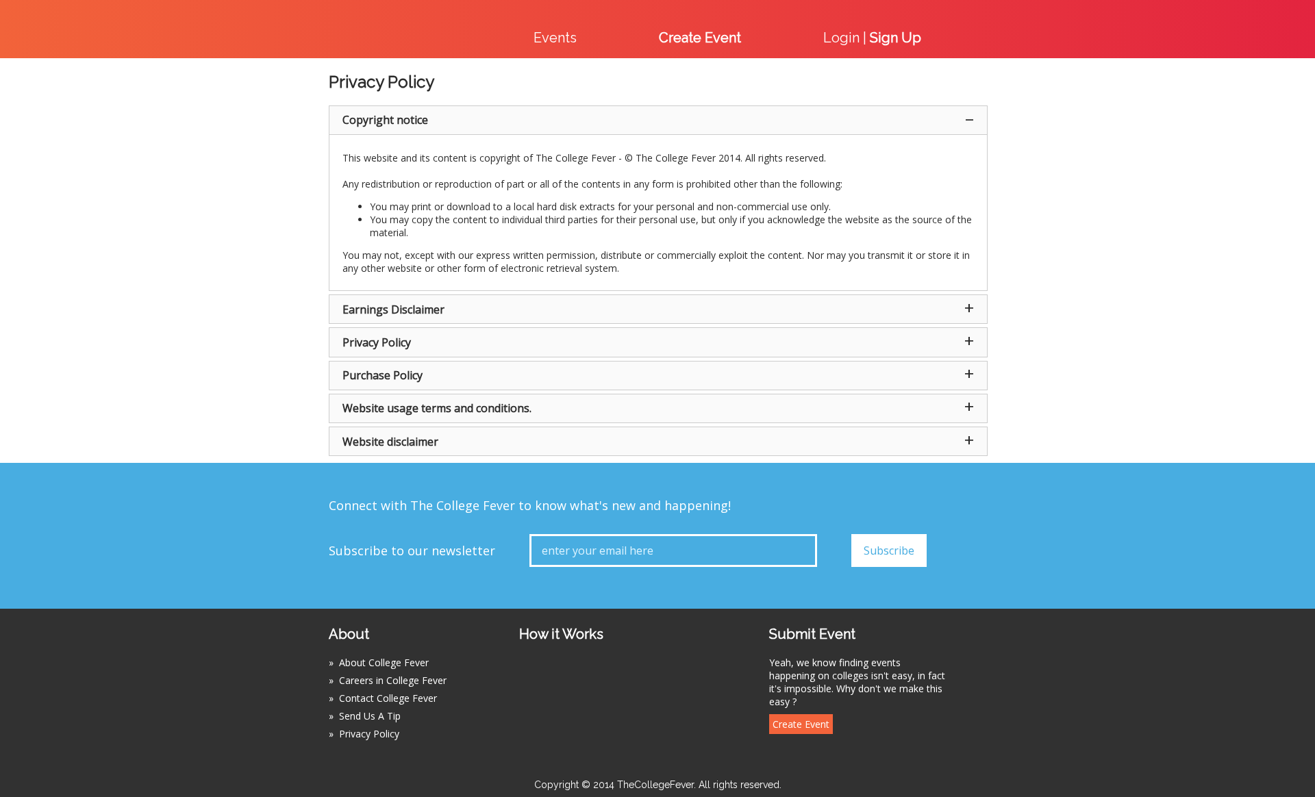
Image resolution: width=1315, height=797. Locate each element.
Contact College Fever (388, 698)
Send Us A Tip (370, 715)
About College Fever (384, 662)
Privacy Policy (369, 733)
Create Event (801, 724)
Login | (872, 37)
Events (555, 37)
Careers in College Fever (393, 680)
